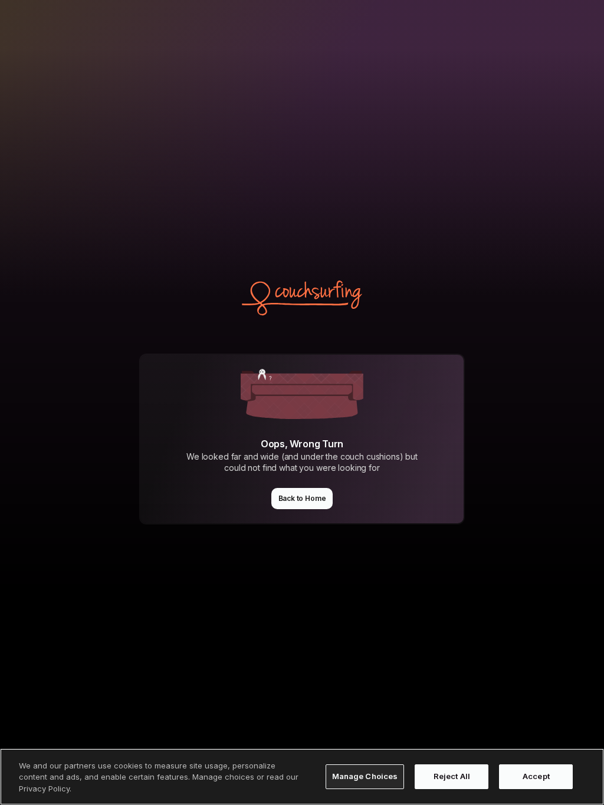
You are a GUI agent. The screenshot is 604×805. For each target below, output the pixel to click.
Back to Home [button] (302, 498)
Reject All (452, 776)
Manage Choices (365, 776)
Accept (536, 776)
